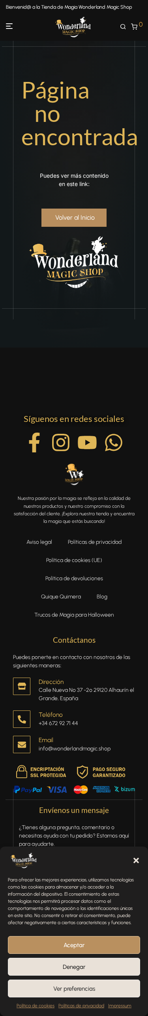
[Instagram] (61, 442)
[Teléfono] (21, 719)
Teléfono (51, 714)
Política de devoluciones (74, 578)
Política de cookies (35, 1005)
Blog (102, 596)
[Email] (21, 744)
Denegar (74, 966)
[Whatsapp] (114, 442)
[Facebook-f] (34, 442)
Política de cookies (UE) (74, 560)
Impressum (119, 1005)
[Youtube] (87, 442)
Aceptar (74, 945)
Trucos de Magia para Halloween (74, 614)
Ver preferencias (74, 988)
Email (46, 740)
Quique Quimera (61, 596)
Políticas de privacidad (81, 1005)
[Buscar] (125, 27)
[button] (136, 860)
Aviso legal (39, 542)
